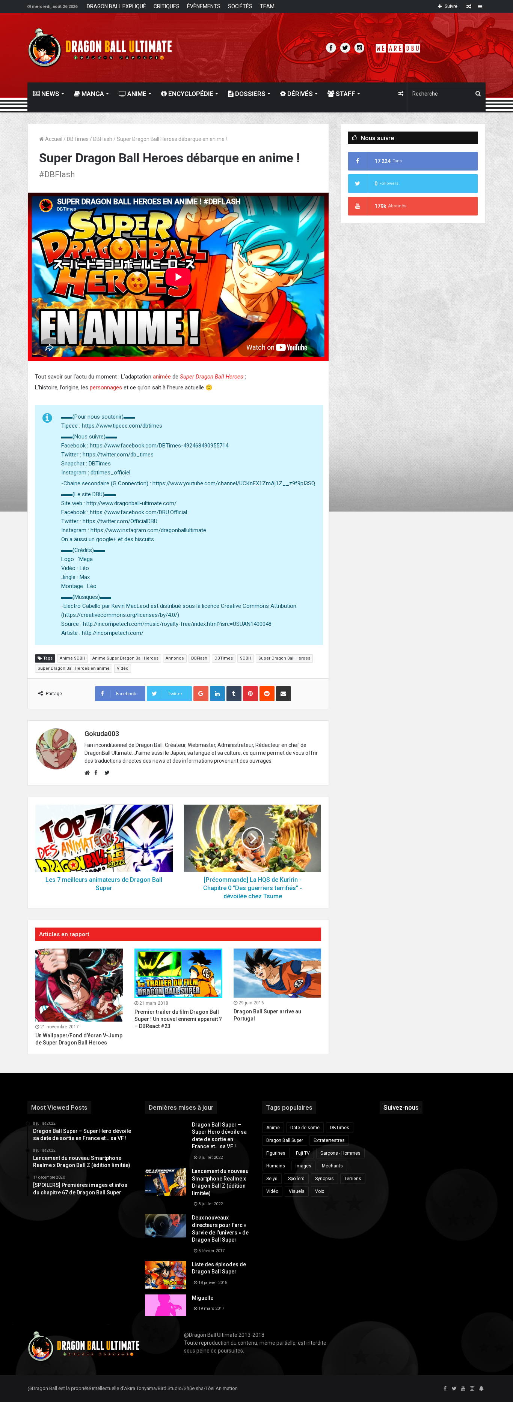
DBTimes (78, 139)
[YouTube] (463, 1388)
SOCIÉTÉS (240, 6)
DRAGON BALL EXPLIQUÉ (116, 6)
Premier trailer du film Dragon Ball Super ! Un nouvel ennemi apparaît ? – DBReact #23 (178, 1019)
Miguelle (202, 1298)
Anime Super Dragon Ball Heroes (125, 658)
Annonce (175, 658)
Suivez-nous (401, 1107)
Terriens (352, 1178)
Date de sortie (305, 1127)
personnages (106, 387)
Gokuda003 (101, 734)
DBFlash (102, 139)
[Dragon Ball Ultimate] (100, 47)
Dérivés (299, 93)
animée (162, 376)
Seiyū (272, 1178)
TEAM (267, 6)
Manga (92, 93)
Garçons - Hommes (340, 1153)
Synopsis (324, 1178)
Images (303, 1166)
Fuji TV (303, 1153)
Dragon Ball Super (284, 1140)
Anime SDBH (72, 658)
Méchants (332, 1166)
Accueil (53, 139)
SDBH (245, 658)
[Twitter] (454, 1388)
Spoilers (296, 1178)
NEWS (49, 93)
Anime (136, 93)
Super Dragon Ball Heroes (284, 658)
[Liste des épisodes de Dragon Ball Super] (165, 1275)
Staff (344, 93)
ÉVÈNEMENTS (203, 6)
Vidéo (122, 668)
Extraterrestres (329, 1140)
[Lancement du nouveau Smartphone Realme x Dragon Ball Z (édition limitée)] (165, 1182)
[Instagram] (472, 1388)
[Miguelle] (165, 1305)
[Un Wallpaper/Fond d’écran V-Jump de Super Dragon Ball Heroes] (79, 985)
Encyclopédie (190, 93)
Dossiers (250, 93)
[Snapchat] (481, 1388)
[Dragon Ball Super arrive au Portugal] (277, 973)
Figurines (275, 1153)
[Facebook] (445, 1388)
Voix (319, 1191)
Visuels (297, 1191)
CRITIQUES (167, 6)
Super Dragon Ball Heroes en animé (74, 668)
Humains (275, 1166)
